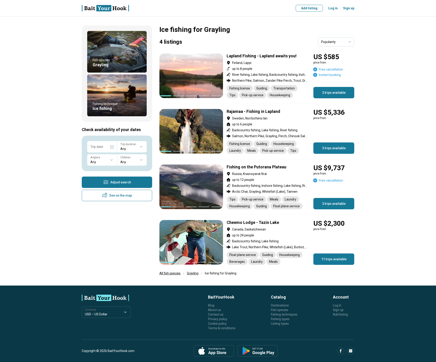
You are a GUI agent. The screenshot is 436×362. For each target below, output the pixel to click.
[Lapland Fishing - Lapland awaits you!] (256, 76)
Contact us (215, 314)
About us (214, 310)
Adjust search (120, 182)
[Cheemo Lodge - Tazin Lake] (256, 242)
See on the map (120, 195)
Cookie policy (217, 323)
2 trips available (334, 92)
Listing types (280, 323)
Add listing (309, 8)
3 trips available (334, 148)
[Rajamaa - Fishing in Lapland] (256, 131)
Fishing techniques (284, 314)
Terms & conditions (221, 328)
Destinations (280, 305)
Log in (333, 8)
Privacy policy (217, 319)
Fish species (279, 310)
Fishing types (280, 319)
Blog (211, 305)
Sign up (348, 8)
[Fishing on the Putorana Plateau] (256, 187)
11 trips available (334, 259)
